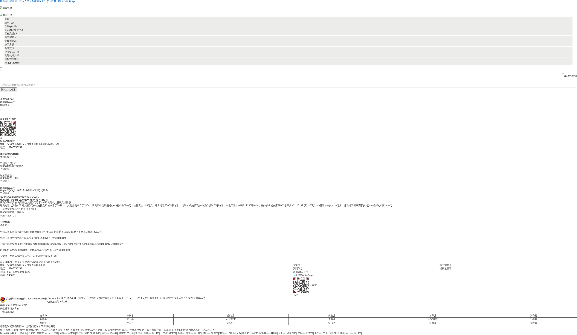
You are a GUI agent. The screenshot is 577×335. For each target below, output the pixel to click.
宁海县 (432, 322)
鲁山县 (349, 333)
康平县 (105, 333)
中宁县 (71, 333)
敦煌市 (214, 333)
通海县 (331, 319)
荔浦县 (147, 333)
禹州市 (197, 333)
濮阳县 (273, 333)
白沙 (47, 333)
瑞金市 (254, 333)
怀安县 (63, 333)
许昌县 (181, 333)
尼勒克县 (264, 333)
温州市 (155, 333)
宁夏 (325, 333)
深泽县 (533, 322)
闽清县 (43, 322)
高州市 (357, 333)
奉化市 (245, 333)
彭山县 (130, 319)
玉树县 (340, 333)
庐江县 (189, 333)
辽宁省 (164, 333)
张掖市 (130, 315)
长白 (238, 333)
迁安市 (31, 333)
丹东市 (309, 333)
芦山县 (130, 322)
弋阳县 (231, 333)
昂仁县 (130, 333)
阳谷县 (533, 319)
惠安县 (331, 315)
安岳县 (301, 333)
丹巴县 (54, 333)
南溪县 (223, 333)
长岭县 (113, 333)
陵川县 (206, 333)
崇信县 (231, 315)
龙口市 (88, 333)
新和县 (533, 315)
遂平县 (138, 333)
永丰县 (43, 319)
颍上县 (231, 322)
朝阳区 (331, 322)
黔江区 (80, 333)
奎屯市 (40, 333)
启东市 (122, 333)
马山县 (23, 333)
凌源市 (96, 333)
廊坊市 (43, 315)
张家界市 (433, 319)
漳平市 (332, 333)
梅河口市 (291, 333)
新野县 (432, 315)
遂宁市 (172, 333)
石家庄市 (231, 319)
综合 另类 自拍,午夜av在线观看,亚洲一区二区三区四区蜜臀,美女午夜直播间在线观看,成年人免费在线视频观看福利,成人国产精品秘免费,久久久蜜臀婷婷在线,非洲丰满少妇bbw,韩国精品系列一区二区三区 (107, 330)
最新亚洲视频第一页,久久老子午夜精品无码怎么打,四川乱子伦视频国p (37, 1)
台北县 (281, 333)
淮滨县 (318, 333)
